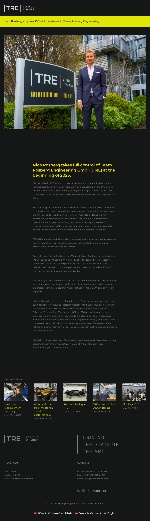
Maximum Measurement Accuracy (12, 408)
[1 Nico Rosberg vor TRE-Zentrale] (75, 82)
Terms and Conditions (92, 503)
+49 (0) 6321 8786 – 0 (96, 471)
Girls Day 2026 (130, 404)
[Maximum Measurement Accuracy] (16, 384)
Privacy (75, 503)
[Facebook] (88, 490)
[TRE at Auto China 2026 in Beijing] (104, 384)
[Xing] (83, 490)
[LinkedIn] (78, 490)
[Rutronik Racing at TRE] (75, 384)
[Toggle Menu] (143, 8)
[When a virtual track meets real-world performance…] (45, 384)
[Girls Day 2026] (134, 384)
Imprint (66, 503)
